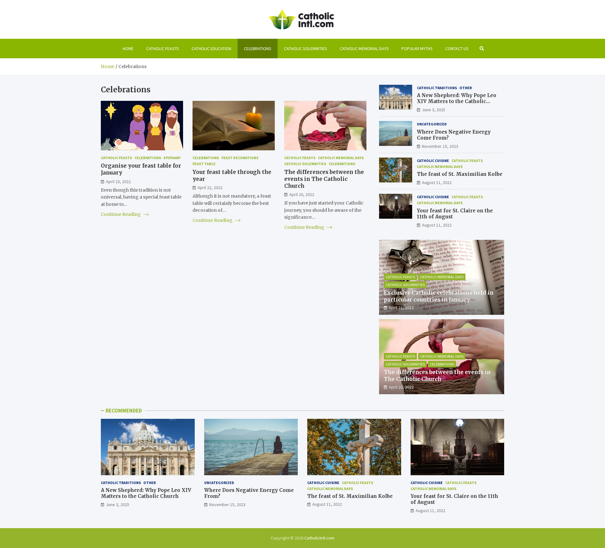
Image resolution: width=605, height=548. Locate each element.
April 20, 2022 (301, 194)
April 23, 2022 (118, 181)
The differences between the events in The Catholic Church (324, 178)
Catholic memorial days (364, 48)
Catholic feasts (162, 48)
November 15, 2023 (440, 146)
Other (465, 87)
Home (128, 48)
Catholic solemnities (305, 48)
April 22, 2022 (210, 187)
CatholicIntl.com (319, 538)
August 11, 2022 (437, 182)
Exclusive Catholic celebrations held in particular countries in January (438, 296)
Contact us (457, 48)
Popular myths (417, 48)
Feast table (204, 163)
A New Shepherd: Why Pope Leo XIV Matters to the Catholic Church (456, 101)
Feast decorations (240, 157)
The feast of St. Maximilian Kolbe (459, 174)
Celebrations (257, 48)
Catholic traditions (437, 87)
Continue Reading (121, 214)
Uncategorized (432, 124)
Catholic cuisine (433, 160)
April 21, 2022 (401, 307)
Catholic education (211, 48)
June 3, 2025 (433, 109)
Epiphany (172, 157)
